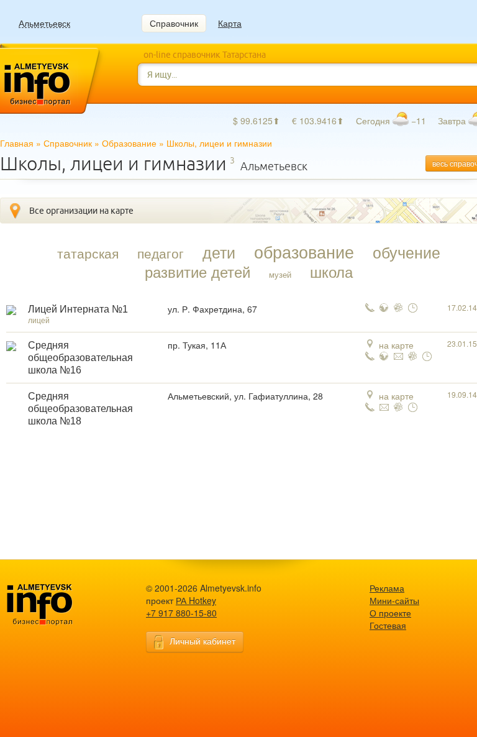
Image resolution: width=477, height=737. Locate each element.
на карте (396, 345)
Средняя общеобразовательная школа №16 (80, 357)
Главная (17, 143)
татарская (88, 253)
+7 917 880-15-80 (181, 613)
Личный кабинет (202, 640)
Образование (129, 143)
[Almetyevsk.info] (59, 605)
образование (304, 251)
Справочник (174, 23)
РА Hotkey (196, 600)
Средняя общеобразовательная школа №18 (80, 408)
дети (218, 251)
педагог (160, 253)
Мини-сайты (394, 600)
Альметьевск (44, 23)
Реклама (387, 588)
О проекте (390, 613)
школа (331, 271)
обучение (406, 251)
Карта (230, 23)
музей (280, 274)
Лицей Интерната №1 (78, 309)
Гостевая (388, 625)
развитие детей (197, 271)
